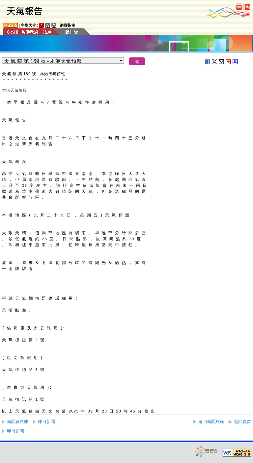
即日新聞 (15, 430)
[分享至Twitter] (215, 61)
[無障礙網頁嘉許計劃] (206, 451)
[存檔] (229, 61)
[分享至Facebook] (208, 61)
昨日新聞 (46, 421)
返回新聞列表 (211, 421)
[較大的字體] (47, 25)
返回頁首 (242, 421)
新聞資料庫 (17, 421)
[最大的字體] (54, 25)
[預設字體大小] (41, 25)
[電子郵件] (222, 61)
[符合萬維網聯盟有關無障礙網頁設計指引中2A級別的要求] (236, 452)
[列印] (236, 61)
